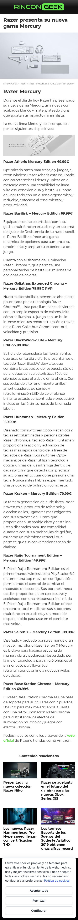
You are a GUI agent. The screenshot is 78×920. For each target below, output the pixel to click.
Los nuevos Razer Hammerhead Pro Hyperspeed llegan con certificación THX (19, 837)
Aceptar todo (39, 890)
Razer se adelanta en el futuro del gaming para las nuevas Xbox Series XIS (57, 790)
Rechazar (39, 900)
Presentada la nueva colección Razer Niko (17, 786)
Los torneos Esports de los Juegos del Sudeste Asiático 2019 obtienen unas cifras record (57, 839)
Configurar (39, 910)
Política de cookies (56, 880)
